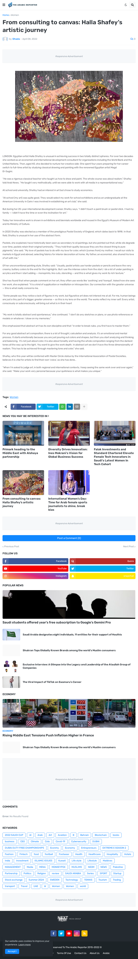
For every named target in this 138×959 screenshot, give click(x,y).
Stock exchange (14, 879)
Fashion (9, 854)
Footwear (64, 854)
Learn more (24, 944)
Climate (35, 841)
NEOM (91, 867)
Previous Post (11, 546)
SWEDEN (54, 879)
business (9, 841)
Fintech (24, 854)
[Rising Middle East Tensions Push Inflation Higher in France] (69, 713)
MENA (42, 867)
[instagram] (77, 933)
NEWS (103, 867)
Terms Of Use (64, 953)
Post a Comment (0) (69, 538)
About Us (94, 953)
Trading (117, 879)
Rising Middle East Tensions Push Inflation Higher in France (48, 735)
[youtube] (69, 933)
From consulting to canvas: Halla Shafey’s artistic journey (22, 502)
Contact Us (80, 953)
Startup (117, 873)
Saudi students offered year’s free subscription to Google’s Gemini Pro (57, 622)
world (83, 886)
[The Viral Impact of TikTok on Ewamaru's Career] (11, 682)
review (55, 873)
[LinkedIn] (69, 407)
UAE (35, 886)
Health (78, 854)
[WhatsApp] (62, 407)
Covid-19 (60, 841)
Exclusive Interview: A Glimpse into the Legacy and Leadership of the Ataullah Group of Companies (76, 666)
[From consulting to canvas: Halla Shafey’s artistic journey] (23, 482)
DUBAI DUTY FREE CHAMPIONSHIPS (24, 847)
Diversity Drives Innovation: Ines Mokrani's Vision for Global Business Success (68, 453)
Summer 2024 (36, 879)
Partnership (11, 873)
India (7, 860)
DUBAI (95, 841)
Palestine (118, 867)
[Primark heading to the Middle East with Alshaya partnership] (23, 433)
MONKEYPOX (58, 867)
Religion (41, 873)
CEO (22, 841)
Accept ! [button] (12, 951)
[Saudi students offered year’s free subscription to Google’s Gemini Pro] (69, 604)
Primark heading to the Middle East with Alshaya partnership (20, 453)
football (49, 854)
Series (90, 873)
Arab (40, 835)
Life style (76, 860)
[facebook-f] (53, 933)
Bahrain (84, 835)
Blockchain (101, 835)
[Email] (77, 407)
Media (30, 867)
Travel (24, 886)
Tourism (102, 879)
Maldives (107, 860)
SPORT (103, 873)
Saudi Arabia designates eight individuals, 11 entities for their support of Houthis (72, 634)
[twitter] (61, 933)
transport (10, 886)
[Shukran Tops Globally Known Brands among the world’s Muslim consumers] (11, 650)
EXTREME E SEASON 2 (114, 847)
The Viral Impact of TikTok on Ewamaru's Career (52, 682)
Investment (22, 860)
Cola (47, 841)
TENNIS (88, 879)
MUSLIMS (77, 867)
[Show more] (84, 407)
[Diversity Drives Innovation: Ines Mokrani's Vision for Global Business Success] (69, 433)
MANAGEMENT (13, 867)
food (36, 854)
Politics (27, 873)
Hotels (127, 854)
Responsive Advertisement (69, 56)
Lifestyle (92, 860)
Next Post (128, 546)
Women (15, 15)
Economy (70, 847)
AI (30, 835)
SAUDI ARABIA (73, 873)
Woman (56, 886)
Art (50, 835)
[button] (4, 5)
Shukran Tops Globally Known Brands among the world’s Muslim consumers (69, 650)
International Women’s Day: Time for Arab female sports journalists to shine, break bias (67, 504)
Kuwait (62, 860)
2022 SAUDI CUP (14, 835)
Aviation (62, 835)
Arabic (106, 953)
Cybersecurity (78, 841)
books (116, 835)
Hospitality (112, 854)
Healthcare (95, 854)
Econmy (54, 847)
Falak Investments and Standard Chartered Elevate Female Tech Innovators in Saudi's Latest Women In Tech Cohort (114, 457)
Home (6, 15)
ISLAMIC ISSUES (43, 860)
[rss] (84, 933)
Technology (71, 879)
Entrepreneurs (88, 847)
